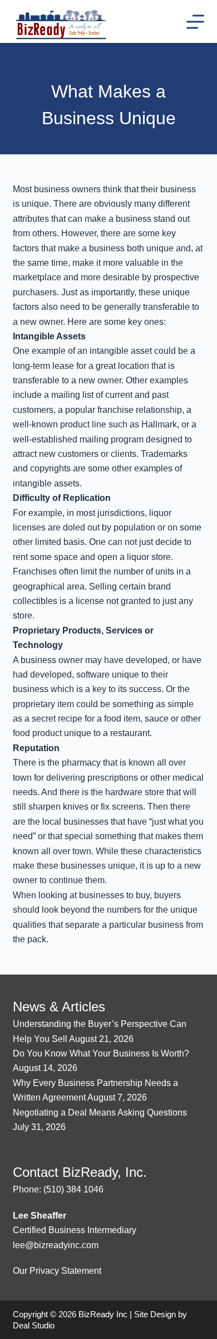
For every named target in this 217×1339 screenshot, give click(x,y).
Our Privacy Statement (57, 1270)
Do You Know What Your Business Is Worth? (101, 1053)
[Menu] (195, 22)
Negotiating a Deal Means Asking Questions (100, 1112)
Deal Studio (34, 1325)
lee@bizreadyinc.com (55, 1245)
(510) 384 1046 (73, 1189)
